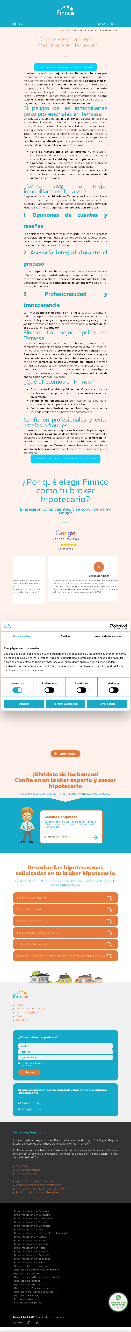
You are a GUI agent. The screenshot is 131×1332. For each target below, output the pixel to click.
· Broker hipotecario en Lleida (29, 1237)
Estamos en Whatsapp (118, 1305)
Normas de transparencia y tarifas (35, 1181)
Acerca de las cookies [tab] (108, 636)
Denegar (24, 703)
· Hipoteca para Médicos (26, 1273)
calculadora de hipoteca (30, 1008)
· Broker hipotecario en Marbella (30, 1244)
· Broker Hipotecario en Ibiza (28, 1229)
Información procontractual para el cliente (40, 1189)
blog (18, 1016)
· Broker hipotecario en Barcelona (31, 1214)
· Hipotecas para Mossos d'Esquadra (33, 1291)
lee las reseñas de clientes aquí (65, 67)
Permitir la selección (65, 703)
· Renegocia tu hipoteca (26, 1299)
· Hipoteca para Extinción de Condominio (36, 1269)
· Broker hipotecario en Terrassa (30, 1262)
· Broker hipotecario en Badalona (31, 1211)
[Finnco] (65, 14)
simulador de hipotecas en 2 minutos (65, 458)
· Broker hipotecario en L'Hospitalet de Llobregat (40, 1233)
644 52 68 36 (109, 24)
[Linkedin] (37, 1324)
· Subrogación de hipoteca (27, 1302)
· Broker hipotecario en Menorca (30, 1251)
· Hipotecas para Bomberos (28, 1284)
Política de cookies (26, 1173)
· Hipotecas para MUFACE (27, 1295)
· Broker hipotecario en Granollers (31, 1225)
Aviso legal (22, 1166)
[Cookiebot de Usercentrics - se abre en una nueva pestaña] (112, 626)
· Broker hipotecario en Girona (29, 1222)
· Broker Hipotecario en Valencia (30, 1266)
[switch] (49, 690)
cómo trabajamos (27, 1012)
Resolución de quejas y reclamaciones (38, 1192)
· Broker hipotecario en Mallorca (30, 1240)
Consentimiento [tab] (22, 636)
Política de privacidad (28, 1170)
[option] (66, 578)
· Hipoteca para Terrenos (26, 1280)
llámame (29, 1072)
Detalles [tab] (65, 636)
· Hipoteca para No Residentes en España (36, 1277)
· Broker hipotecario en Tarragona (31, 1258)
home (19, 1004)
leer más (67, 753)
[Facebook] (33, 1324)
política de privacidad (32, 1064)
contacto (21, 1020)
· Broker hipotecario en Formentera (32, 1218)
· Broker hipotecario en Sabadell (31, 1255)
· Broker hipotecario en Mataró (30, 1247)
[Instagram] (29, 1324)
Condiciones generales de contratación (39, 1185)
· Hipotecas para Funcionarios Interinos (35, 1288)
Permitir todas (107, 703)
